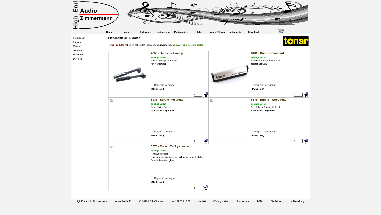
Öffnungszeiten (221, 201)
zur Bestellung (297, 201)
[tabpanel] (208, 43)
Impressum (243, 201)
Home (109, 32)
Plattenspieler (181, 32)
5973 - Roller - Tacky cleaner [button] (170, 146)
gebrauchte (235, 32)
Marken (127, 32)
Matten (76, 46)
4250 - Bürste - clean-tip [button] (167, 53)
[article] (158, 74)
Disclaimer (276, 201)
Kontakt (202, 201)
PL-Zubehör (79, 38)
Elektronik (145, 32)
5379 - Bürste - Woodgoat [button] (268, 99)
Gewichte (77, 50)
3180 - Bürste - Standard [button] (267, 53)
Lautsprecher (163, 32)
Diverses (77, 59)
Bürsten (77, 42)
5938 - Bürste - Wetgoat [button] (167, 99)
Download (253, 32)
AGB (259, 201)
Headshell (78, 54)
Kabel (199, 32)
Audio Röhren (217, 32)
